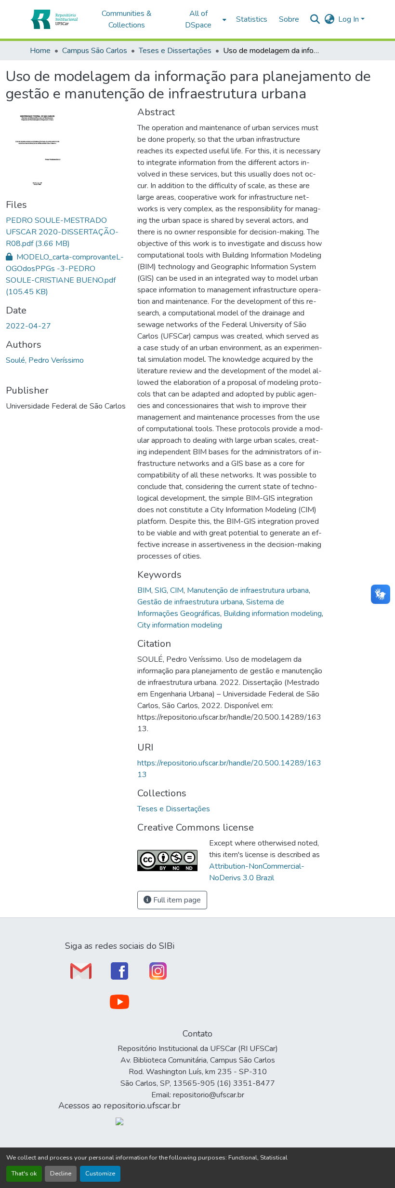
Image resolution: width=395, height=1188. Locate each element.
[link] (66, 232)
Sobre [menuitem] (289, 19)
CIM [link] (177, 590)
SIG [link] (161, 590)
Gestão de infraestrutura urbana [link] (190, 602)
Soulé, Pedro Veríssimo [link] (45, 360)
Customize (100, 1173)
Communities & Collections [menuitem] (127, 19)
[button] (54, 19)
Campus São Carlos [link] (94, 50)
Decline (60, 1173)
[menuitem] (201, 19)
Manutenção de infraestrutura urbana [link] (248, 590)
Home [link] (40, 50)
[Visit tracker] (119, 1121)
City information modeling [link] (179, 625)
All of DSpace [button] (198, 19)
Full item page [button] (176, 900)
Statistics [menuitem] (251, 19)
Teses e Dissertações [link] (175, 50)
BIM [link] (144, 590)
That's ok (24, 1173)
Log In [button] (349, 19)
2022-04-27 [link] (28, 326)
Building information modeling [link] (273, 613)
